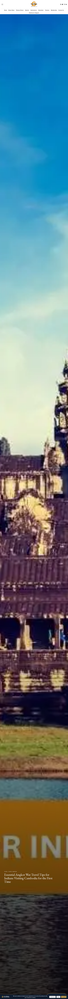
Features (47, 10)
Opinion (27, 10)
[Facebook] (60, 4)
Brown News (11, 10)
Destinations (34, 10)
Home (5, 10)
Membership (54, 10)
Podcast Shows (20, 10)
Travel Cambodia (12, 871)
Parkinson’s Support (34, 12)
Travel (6, 871)
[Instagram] (64, 4)
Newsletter (40, 10)
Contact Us (61, 10)
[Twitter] (62, 4)
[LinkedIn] (66, 4)
